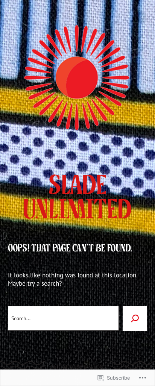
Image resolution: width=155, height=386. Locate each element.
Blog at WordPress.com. (77, 367)
